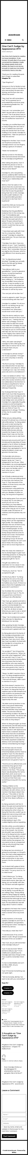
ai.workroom (14, 35)
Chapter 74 (8, 993)
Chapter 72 (8, 988)
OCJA (5, 1019)
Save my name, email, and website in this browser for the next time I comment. (12, 1129)
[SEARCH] (23, 40)
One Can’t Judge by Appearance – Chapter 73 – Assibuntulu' (12, 1047)
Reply (21, 1061)
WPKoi (14, 1152)
